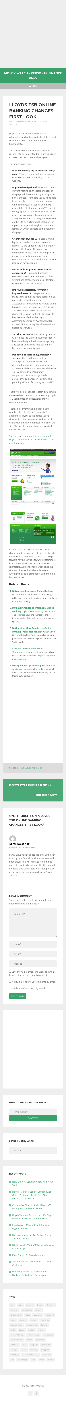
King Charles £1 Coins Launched (28, 1255)
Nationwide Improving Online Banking (32, 591)
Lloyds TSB (30, 768)
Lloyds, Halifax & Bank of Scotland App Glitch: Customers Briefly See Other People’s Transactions (32, 1195)
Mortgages (48, 1334)
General (22, 1320)
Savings (14, 1349)
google (33, 1320)
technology (22, 1359)
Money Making (17, 1334)
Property (34, 1344)
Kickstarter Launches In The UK (30, 785)
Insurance (45, 1320)
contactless (27, 1310)
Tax (12, 1359)
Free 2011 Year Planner (24, 648)
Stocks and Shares (30, 1354)
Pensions (14, 1344)
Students (46, 1354)
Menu (33, 87)
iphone (44, 1325)
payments (40, 1339)
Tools (41, 1359)
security (33, 1349)
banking (20, 768)
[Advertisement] (33, 34)
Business (50, 1305)
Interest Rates (17, 1325)
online (39, 768)
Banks (40, 1305)
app (12, 1305)
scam (23, 1349)
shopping (45, 1349)
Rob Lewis (42, 122)
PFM (24, 1344)
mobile (31, 1330)
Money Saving (33, 1334)
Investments (32, 1325)
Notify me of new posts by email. (28, 988)
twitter (50, 1359)
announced (31, 133)
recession (46, 1344)
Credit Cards (16, 1315)
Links (13, 1330)
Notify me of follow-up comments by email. (34, 981)
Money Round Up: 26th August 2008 (31, 665)
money (41, 1330)
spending (15, 1354)
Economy (38, 1315)
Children (14, 1310)
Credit (38, 1310)
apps (20, 1305)
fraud (13, 1320)
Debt (28, 1315)
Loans (21, 1330)
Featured (50, 1315)
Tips (33, 1359)
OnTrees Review (46, 795)
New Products (17, 1339)
